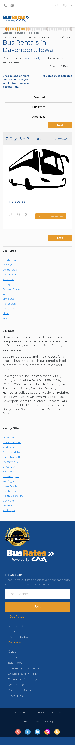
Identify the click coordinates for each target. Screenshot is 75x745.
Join (37, 607)
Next (60, 125)
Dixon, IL (8, 505)
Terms (25, 721)
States (12, 657)
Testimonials (17, 685)
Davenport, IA (11, 437)
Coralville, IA (10, 491)
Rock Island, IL (12, 442)
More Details (17, 201)
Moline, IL (9, 447)
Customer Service (20, 690)
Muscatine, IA (11, 461)
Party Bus (8, 308)
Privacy (35, 721)
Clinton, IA (9, 466)
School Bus (10, 269)
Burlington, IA (11, 500)
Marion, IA (9, 510)
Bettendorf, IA (11, 452)
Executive (8, 279)
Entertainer (9, 274)
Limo (6, 313)
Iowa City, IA (10, 486)
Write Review (18, 637)
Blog (12, 631)
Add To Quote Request (51, 216)
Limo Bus (8, 298)
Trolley (6, 284)
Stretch (7, 318)
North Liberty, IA (13, 495)
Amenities (38, 116)
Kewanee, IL (10, 471)
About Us (16, 625)
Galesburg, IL (11, 476)
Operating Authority (22, 679)
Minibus (7, 264)
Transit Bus (9, 303)
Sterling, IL (9, 481)
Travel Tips (15, 696)
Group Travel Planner (23, 673)
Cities (12, 651)
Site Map (48, 721)
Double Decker (12, 289)
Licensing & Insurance (23, 668)
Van (5, 294)
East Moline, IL (12, 457)
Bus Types (38, 107)
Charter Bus (10, 260)
